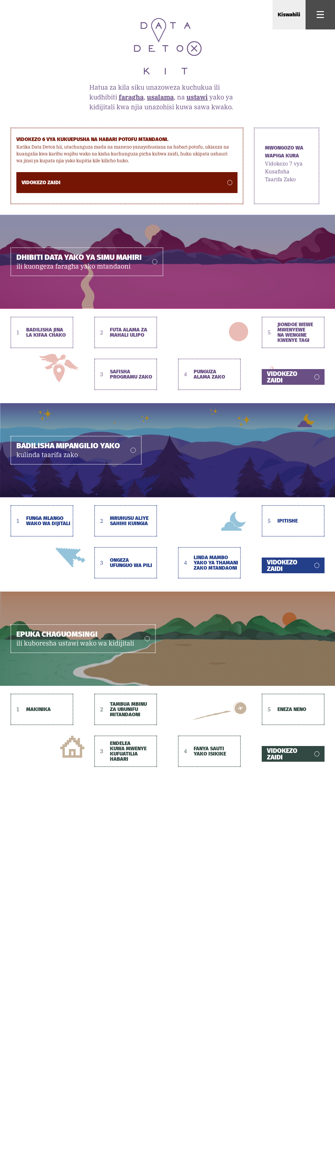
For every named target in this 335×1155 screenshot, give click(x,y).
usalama (160, 97)
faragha (131, 97)
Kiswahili (289, 14)
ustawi (197, 97)
